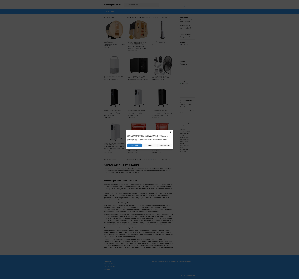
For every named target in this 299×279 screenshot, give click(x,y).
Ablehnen (149, 145)
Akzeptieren (134, 145)
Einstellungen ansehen (164, 145)
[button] (171, 132)
